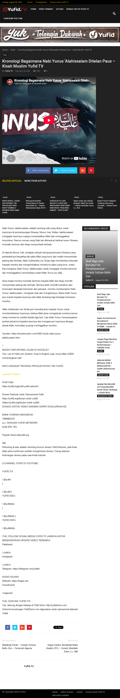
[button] (114, 13)
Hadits (100, 351)
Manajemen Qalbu (105, 396)
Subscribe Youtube (13, 18)
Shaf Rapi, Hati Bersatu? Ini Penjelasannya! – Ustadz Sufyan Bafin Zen (98, 269)
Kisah (5, 55)
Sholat (90, 256)
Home (29, 2)
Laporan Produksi (11, 374)
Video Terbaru (46, 9)
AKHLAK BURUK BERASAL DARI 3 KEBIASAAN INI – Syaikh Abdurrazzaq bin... (106, 366)
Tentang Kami (41, 2)
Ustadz (59, 9)
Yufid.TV (9, 71)
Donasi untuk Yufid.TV (59, 2)
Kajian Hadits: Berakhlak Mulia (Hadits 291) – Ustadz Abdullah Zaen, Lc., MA (62, 648)
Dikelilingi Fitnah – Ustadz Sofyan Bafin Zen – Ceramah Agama (19, 647)
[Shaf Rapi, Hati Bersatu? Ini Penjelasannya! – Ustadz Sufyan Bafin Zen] (88, 297)
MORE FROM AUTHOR (35, 181)
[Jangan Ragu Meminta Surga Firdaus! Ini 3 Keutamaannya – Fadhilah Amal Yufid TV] (88, 342)
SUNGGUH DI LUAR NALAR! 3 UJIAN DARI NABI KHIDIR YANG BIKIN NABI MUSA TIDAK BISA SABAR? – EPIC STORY (60, 205)
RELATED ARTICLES (11, 181)
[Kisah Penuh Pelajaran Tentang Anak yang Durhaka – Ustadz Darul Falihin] (108, 192)
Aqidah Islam (103, 330)
